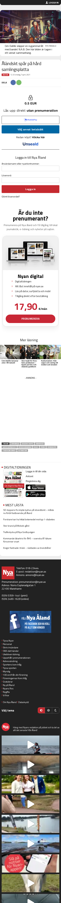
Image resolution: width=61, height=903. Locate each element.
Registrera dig (33, 481)
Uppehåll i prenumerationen (16, 657)
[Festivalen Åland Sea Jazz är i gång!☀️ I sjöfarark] (30, 764)
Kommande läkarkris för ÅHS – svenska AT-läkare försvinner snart (27, 540)
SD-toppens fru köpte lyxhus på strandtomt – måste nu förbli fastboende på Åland (28, 511)
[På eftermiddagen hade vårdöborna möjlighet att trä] (30, 784)
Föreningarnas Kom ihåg (15, 678)
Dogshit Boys (27, 444)
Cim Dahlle (15, 444)
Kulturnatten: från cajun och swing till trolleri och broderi (49, 363)
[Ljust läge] (48, 710)
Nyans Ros (8, 688)
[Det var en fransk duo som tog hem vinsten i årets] (30, 824)
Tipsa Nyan (8, 640)
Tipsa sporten (9, 668)
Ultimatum (22, 450)
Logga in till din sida (36, 471)
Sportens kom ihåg (12, 664)
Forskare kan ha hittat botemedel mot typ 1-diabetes (29, 519)
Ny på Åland (8, 685)
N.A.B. (36, 447)
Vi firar (6, 695)
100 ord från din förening (15, 674)
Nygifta (6, 692)
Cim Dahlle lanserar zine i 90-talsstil (10, 362)
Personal (7, 644)
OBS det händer (11, 651)
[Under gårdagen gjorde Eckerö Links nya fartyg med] (30, 843)
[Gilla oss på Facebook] (30, 622)
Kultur (5, 75)
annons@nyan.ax (35, 575)
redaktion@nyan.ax (35, 571)
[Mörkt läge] (55, 710)
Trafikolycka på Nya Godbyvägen (19, 532)
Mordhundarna (25, 447)
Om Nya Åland (10, 702)
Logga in (54, 2)
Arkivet (29, 476)
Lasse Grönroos (9, 447)
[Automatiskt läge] (41, 710)
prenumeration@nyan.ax (32, 582)
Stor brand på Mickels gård (16, 525)
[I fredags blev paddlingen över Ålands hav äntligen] (30, 745)
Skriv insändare (10, 647)
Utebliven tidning (11, 654)
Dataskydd (23, 702)
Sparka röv (51, 447)
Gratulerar (8, 681)
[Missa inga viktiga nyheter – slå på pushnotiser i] (30, 863)
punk (43, 447)
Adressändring (10, 661)
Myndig (6, 671)
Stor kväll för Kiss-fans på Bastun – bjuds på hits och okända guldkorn (29, 364)
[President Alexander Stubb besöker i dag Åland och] (30, 804)
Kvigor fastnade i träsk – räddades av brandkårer (27, 548)
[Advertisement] (30, 410)
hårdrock (39, 444)
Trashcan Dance (9, 450)
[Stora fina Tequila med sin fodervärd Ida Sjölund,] (30, 883)
